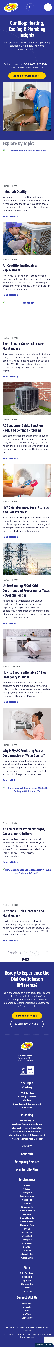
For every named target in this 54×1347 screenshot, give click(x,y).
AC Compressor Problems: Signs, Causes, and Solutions (24, 831)
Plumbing (27, 1114)
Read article (11, 216)
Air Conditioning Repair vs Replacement (20, 267)
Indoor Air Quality (15, 191)
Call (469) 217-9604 (27, 1024)
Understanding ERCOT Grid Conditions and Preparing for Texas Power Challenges (26, 589)
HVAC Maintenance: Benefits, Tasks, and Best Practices (27, 509)
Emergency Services (27, 1161)
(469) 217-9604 (38, 64)
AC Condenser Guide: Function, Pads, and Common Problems (23, 427)
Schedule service (27, 1016)
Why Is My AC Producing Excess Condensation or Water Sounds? (24, 752)
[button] (48, 7)
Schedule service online (27, 76)
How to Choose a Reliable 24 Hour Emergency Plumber (25, 674)
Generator (27, 1145)
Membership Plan (27, 1169)
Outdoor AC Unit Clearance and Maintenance (23, 913)
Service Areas (27, 1179)
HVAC (15, 185)
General (16, 666)
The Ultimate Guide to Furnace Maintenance (23, 346)
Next (25, 958)
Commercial (27, 1153)
